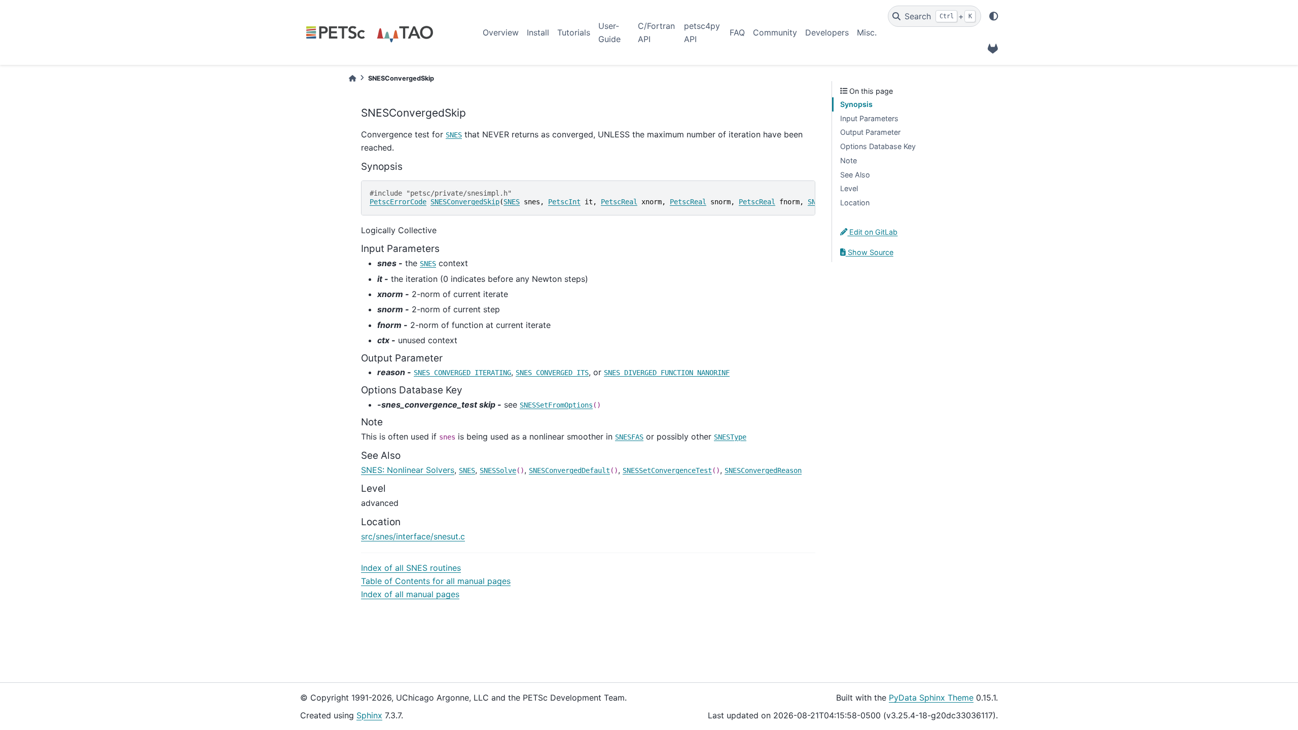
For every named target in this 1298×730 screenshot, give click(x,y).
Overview (501, 32)
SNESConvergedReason (763, 470)
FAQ (737, 32)
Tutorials (573, 32)
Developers (827, 32)
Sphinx (369, 715)
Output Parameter (870, 132)
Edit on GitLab (872, 232)
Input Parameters (869, 118)
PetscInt (564, 202)
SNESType (730, 437)
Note (848, 160)
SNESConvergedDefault (569, 470)
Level (849, 188)
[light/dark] (993, 16)
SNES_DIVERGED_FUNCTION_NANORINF (667, 373)
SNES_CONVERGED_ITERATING (462, 373)
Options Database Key (878, 146)
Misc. (867, 32)
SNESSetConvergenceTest (667, 470)
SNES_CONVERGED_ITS (552, 373)
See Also (855, 174)
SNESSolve (498, 470)
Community (775, 32)
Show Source (869, 252)
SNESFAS (629, 437)
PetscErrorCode (398, 202)
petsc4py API (702, 32)
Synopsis (856, 104)
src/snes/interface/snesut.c (413, 536)
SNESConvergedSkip (464, 202)
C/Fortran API (656, 32)
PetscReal (619, 202)
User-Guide (609, 32)
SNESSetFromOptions (556, 405)
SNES (454, 135)
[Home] (352, 78)
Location (855, 202)
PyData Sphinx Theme (931, 697)
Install (538, 32)
